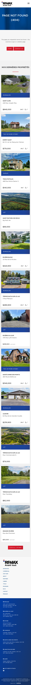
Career (5, 581)
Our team (5, 573)
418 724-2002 (8, 607)
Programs (5, 586)
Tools (4, 583)
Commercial (6, 571)
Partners (5, 578)
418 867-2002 (8, 616)
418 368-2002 (8, 662)
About (4, 576)
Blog (4, 588)
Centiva (18, 683)
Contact (5, 591)
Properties (6, 568)
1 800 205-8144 (9, 626)
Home (10, 48)
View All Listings (15, 547)
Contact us (19, 48)
